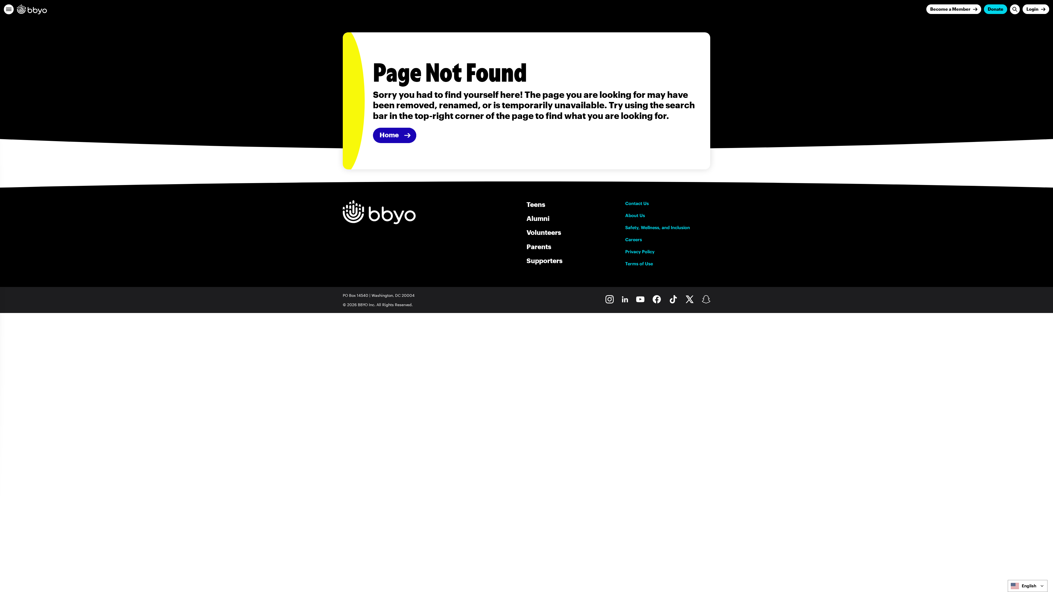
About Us (635, 215)
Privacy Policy (640, 251)
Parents (538, 247)
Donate (995, 9)
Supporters (544, 260)
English (1029, 585)
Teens (535, 204)
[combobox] (1028, 586)
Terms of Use (639, 263)
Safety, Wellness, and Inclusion (657, 227)
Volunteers (543, 232)
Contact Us (637, 203)
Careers (633, 239)
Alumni (538, 218)
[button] (9, 9)
